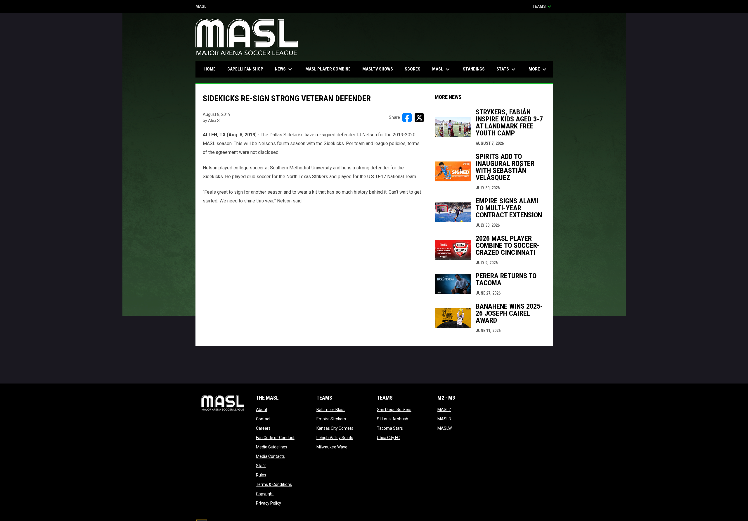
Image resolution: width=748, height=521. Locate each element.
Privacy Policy (268, 503)
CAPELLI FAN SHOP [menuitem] (247, 69)
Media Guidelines (271, 447)
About (261, 409)
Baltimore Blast (330, 409)
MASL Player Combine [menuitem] (328, 69)
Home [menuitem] (210, 69)
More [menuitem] (538, 69)
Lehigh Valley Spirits (334, 437)
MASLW (444, 428)
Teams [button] (542, 6)
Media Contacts (270, 456)
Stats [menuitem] (506, 69)
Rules (261, 475)
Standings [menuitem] (474, 69)
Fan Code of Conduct (275, 437)
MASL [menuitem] (441, 69)
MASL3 (444, 419)
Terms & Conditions (274, 484)
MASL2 (444, 409)
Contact (263, 419)
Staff (261, 465)
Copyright (265, 493)
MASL (201, 7)
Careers (263, 428)
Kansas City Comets (334, 428)
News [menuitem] (284, 69)
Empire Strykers (331, 419)
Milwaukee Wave (331, 447)
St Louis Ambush (392, 419)
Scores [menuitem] (412, 69)
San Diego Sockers (394, 409)
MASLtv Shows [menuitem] (377, 69)
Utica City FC (388, 437)
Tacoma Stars (390, 428)
